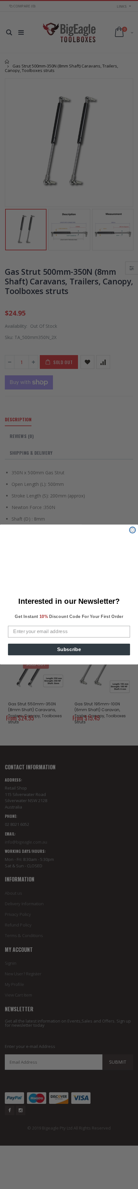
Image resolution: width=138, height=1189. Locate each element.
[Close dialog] (132, 530)
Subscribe (69, 649)
